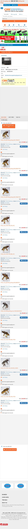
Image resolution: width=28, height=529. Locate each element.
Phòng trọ (5, 521)
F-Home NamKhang (9, 144)
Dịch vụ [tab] (20, 14)
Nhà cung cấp (19, 26)
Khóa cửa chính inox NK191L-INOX (9, 368)
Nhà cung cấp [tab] (14, 14)
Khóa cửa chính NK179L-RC (8, 225)
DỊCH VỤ (4, 502)
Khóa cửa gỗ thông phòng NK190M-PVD (11, 168)
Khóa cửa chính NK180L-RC (8, 254)
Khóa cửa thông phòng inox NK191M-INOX (11, 311)
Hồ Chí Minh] (6, 145)
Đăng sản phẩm (23, 5)
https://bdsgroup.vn (12, 521)
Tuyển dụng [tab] (4, 120)
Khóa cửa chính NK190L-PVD (8, 339)
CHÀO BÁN (5, 497)
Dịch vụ (13, 26)
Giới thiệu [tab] (11, 117)
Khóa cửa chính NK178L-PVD (8, 396)
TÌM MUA (4, 500)
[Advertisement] (14, 101)
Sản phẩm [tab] (6, 14)
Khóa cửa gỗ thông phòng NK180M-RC (10, 282)
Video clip (24, 26)
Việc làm (5, 26)
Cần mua (9, 26)
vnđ (26, 142)
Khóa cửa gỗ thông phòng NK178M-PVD (11, 197)
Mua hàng (24, 146)
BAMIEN (4, 494)
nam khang (4, 149)
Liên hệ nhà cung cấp (9, 126)
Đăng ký (15, 5)
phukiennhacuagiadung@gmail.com (13, 75)
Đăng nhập (7, 5)
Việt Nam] (18, 144)
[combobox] (14, 19)
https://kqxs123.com (20, 521)
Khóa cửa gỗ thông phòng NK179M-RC (10, 140)
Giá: (20, 142)
